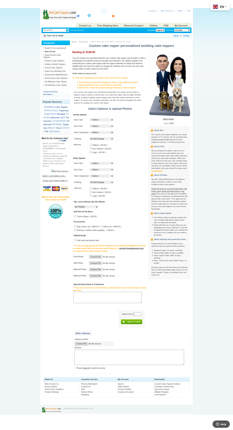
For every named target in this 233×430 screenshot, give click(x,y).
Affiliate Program (161, 392)
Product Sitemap (52, 392)
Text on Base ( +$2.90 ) (87, 217)
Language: (151, 30)
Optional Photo (79, 269)
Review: (78, 348)
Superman (63, 110)
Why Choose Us (167, 11)
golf (63, 117)
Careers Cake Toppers (54, 61)
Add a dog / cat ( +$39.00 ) (88, 227)
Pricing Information (89, 384)
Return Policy (87, 392)
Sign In (176, 35)
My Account (181, 25)
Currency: (169, 30)
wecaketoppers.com (85, 408)
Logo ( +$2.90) (98, 196)
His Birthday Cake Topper (56, 82)
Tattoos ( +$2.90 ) (99, 145)
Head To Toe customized (55, 48)
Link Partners (160, 395)
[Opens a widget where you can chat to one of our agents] (221, 424)
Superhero (50, 113)
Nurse (59, 128)
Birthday (57, 124)
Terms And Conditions (54, 389)
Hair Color (78, 120)
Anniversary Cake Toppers (56, 78)
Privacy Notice (51, 387)
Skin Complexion (81, 132)
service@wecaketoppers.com (131, 248)
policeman (55, 117)
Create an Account (126, 392)
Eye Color (78, 126)
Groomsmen (59, 120)
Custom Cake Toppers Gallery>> (55, 181)
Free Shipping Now (107, 25)
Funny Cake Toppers (54, 68)
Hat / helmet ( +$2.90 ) (101, 149)
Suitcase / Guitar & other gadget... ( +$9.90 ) (95, 230)
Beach (51, 127)
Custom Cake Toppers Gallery (167, 384)
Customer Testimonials (164, 387)
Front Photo (78, 257)
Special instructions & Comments (89, 284)
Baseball (61, 114)
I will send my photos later (88, 240)
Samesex (54, 131)
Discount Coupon (133, 25)
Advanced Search (77, 30)
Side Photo (78, 263)
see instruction (157, 171)
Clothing (77, 139)
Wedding (49, 106)
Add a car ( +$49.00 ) (112, 227)
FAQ (188, 11)
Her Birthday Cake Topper (56, 85)
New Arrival (83, 41)
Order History (123, 387)
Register (186, 35)
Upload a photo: (81, 339)
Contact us (152, 11)
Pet (46, 131)
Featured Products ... (51, 92)
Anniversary (51, 110)
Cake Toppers (61, 107)
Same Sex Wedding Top (55, 71)
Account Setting (124, 389)
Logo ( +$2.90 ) (99, 152)
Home (74, 41)
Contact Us (86, 387)
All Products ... (48, 94)
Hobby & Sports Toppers (55, 64)
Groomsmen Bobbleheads (56, 75)
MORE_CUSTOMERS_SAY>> (54, 176)
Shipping (85, 395)
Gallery (180, 11)
